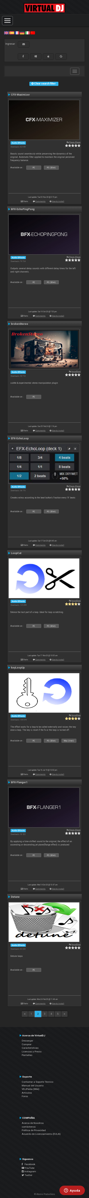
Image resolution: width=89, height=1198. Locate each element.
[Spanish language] (11, 32)
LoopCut (16, 553)
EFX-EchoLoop (20, 438)
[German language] (22, 32)
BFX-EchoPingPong (23, 209)
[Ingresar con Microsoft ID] (35, 56)
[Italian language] (27, 32)
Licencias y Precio (31, 1051)
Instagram (30, 1171)
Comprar (26, 1044)
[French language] (17, 32)
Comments (40, 201)
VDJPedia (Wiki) (30, 1089)
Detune (15, 896)
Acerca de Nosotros (33, 1123)
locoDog (76, 371)
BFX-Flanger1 (19, 782)
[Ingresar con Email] (23, 44)
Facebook (29, 1164)
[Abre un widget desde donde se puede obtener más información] (72, 1191)
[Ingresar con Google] (61, 56)
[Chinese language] (32, 32)
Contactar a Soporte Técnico (37, 1081)
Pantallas (27, 1055)
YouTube (29, 1167)
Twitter (28, 1175)
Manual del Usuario (32, 1085)
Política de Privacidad (34, 1130)
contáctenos (29, 1126)
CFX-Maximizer (20, 94)
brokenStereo (19, 324)
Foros (25, 1096)
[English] (6, 32)
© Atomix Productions (44, 1194)
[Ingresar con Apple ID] (48, 56)
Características (30, 1047)
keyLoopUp (18, 667)
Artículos (27, 1092)
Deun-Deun (75, 142)
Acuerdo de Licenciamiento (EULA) (41, 1134)
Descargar (27, 1040)
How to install (58, 201)
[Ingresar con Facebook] (23, 56)
